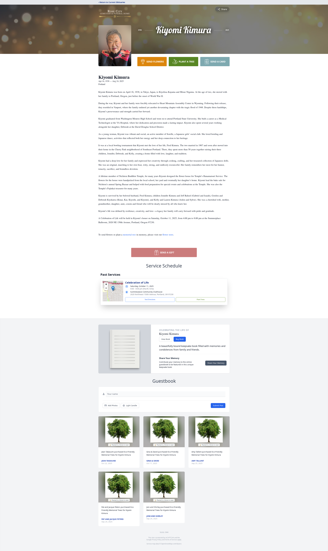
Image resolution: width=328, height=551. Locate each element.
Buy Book (180, 339)
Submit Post (218, 405)
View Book (165, 339)
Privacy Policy (157, 540)
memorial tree (129, 234)
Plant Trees (201, 299)
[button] (113, 288)
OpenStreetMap (166, 544)
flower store (167, 234)
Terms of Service (171, 540)
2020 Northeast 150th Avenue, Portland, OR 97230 (151, 294)
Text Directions (150, 299)
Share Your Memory (215, 363)
